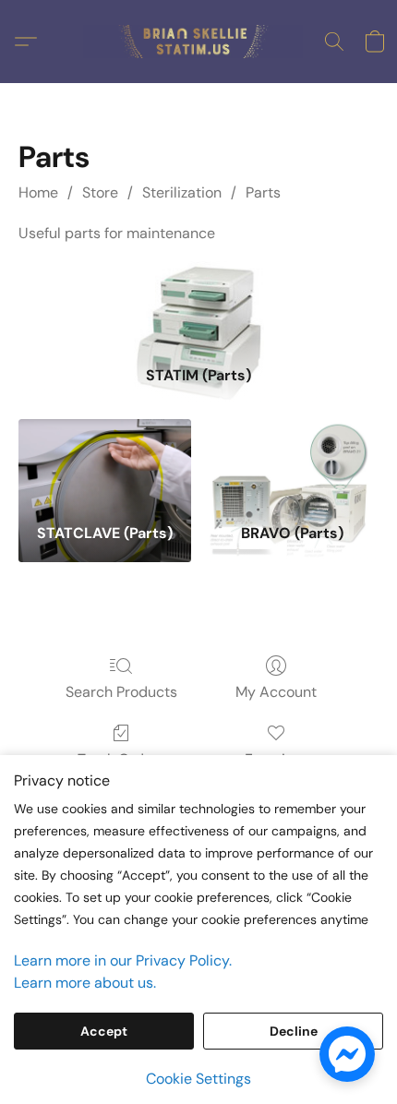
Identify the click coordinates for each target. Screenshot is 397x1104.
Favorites (276, 759)
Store (100, 192)
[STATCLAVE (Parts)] (104, 464)
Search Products (121, 692)
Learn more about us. (85, 982)
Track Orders (121, 759)
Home (38, 192)
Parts (263, 192)
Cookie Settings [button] (198, 1078)
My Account (276, 692)
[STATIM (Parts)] (198, 306)
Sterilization (182, 192)
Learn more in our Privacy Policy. (123, 960)
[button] (198, 41)
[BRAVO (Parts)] (292, 464)
